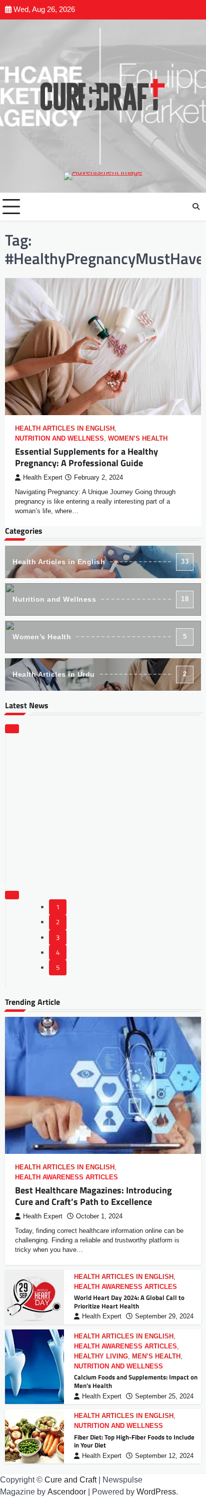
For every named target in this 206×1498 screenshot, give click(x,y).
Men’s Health (156, 1356)
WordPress (156, 1491)
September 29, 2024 (164, 1316)
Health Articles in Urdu (99, 674)
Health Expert (42, 477)
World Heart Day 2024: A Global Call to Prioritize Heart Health (129, 1301)
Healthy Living (101, 1356)
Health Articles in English (64, 428)
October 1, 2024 (99, 1216)
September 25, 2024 (164, 1396)
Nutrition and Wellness (59, 438)
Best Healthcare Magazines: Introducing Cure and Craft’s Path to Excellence (93, 1195)
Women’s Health (138, 438)
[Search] (196, 206)
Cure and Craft (70, 1479)
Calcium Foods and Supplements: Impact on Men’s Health (136, 1381)
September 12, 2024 (164, 1455)
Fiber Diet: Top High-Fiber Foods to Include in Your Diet (134, 1441)
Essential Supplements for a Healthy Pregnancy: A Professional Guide (86, 457)
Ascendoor (67, 1491)
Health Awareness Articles (66, 1177)
